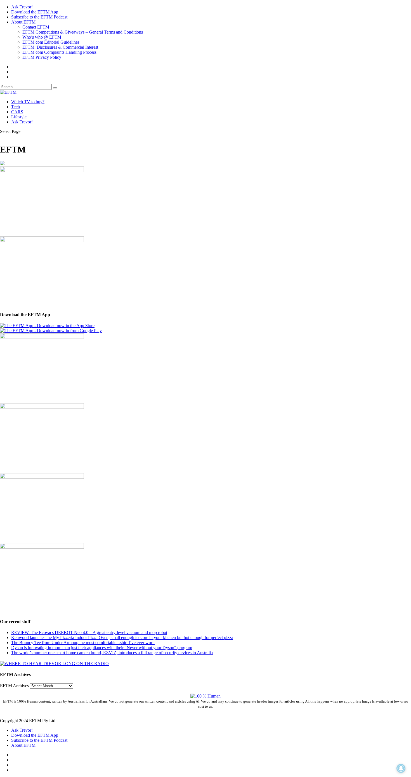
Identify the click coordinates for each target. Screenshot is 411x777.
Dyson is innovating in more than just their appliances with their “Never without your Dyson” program (101, 647)
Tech (15, 106)
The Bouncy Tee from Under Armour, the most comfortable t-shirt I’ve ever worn (83, 642)
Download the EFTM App (34, 12)
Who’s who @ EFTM (41, 37)
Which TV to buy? (27, 101)
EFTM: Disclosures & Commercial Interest (60, 47)
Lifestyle (19, 116)
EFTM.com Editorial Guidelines (50, 42)
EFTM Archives (14, 685)
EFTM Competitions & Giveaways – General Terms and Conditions (82, 32)
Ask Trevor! (22, 6)
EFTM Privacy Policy (41, 57)
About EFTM (23, 22)
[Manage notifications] (400, 768)
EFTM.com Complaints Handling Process (59, 52)
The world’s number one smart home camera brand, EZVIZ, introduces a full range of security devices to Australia (112, 652)
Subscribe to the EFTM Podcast (39, 17)
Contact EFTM (35, 27)
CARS (17, 111)
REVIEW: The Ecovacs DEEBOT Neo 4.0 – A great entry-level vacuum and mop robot (89, 632)
